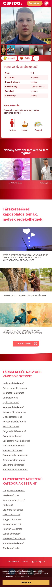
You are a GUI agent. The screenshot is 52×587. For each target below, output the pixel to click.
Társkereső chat (11, 495)
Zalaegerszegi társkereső (15, 470)
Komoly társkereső (12, 524)
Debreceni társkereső (13, 393)
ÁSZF (25, 562)
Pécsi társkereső (11, 426)
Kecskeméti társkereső (14, 412)
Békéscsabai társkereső (15, 388)
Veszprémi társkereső (13, 465)
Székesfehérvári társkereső (16, 441)
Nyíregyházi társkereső (14, 422)
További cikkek (24, 343)
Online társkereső (11, 514)
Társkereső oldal (11, 548)
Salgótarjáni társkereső (14, 431)
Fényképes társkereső (14, 490)
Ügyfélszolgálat (38, 562)
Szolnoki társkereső (12, 450)
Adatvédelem (13, 562)
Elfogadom (26, 582)
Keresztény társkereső (14, 500)
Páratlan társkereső (12, 529)
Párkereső (8, 505)
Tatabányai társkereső (14, 460)
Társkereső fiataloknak (14, 538)
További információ (21, 577)
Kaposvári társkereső (13, 407)
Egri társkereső (10, 398)
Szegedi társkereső (12, 436)
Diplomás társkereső (13, 510)
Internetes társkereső (13, 543)
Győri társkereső (11, 402)
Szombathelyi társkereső (15, 455)
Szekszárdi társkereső (14, 446)
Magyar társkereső (12, 519)
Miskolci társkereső (12, 417)
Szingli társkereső (12, 534)
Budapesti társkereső (13, 383)
